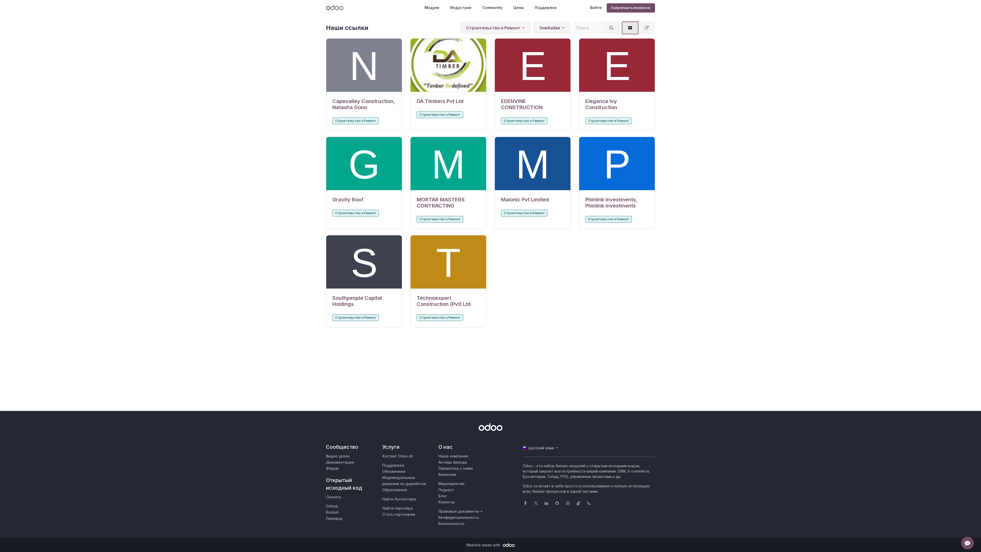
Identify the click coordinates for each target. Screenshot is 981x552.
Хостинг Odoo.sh (397, 456)
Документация (340, 462)
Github (332, 506)
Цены (518, 7)
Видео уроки (338, 456)
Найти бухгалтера (399, 499)
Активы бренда (452, 462)
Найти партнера (397, 508)
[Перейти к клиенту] (364, 65)
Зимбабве (549, 27)
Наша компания (453, 456)
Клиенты (446, 502)
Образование (394, 490)
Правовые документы (458, 511)
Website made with (483, 545)
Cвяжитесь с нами (455, 468)
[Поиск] (611, 27)
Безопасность (451, 523)
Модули (432, 7)
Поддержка (546, 7)
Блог (442, 496)
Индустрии (460, 7)
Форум (332, 468)
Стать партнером (398, 514)
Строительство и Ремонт (493, 27)
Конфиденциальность (458, 517)
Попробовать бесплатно (631, 8)
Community (492, 7)
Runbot (332, 512)
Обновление (393, 471)
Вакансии (447, 474)
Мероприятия (451, 483)
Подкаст (446, 490)
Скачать (333, 497)
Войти (596, 7)
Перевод (334, 518)
